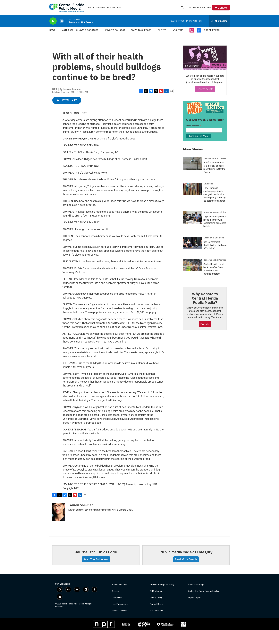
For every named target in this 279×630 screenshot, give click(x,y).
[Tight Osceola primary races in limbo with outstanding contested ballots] (192, 217)
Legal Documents (120, 604)
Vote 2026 (67, 30)
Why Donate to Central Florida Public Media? (205, 298)
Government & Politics (214, 212)
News (52, 30)
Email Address (193, 125)
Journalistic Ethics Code (96, 551)
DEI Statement (156, 591)
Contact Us (117, 598)
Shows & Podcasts (87, 30)
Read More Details (186, 559)
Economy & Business (213, 237)
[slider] (66, 20)
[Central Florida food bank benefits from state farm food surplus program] (192, 265)
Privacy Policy (156, 598)
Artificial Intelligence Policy (162, 585)
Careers (115, 591)
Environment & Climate (214, 158)
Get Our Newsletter (199, 7)
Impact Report (194, 598)
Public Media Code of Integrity (186, 551)
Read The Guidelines (96, 559)
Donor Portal (212, 30)
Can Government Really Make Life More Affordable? (215, 245)
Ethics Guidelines (119, 611)
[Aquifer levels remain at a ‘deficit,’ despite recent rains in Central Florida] (192, 163)
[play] (53, 21)
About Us (177, 30)
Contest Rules (156, 604)
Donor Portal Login (196, 585)
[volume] (61, 21)
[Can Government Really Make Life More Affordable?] (192, 243)
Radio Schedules (119, 585)
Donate (222, 7)
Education (208, 183)
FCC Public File (156, 611)
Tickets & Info (204, 89)
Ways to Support (141, 30)
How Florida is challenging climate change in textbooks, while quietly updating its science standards (214, 194)
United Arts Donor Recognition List (203, 591)
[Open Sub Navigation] (58, 30)
